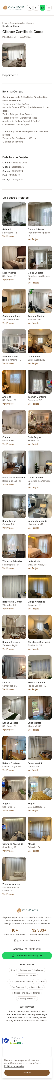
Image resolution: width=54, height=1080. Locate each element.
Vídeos (41, 981)
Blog (13, 970)
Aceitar (27, 1072)
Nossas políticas (25, 998)
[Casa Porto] (13, 7)
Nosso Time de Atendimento (27, 993)
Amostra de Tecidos (27, 976)
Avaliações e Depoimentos (21, 981)
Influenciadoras (36, 987)
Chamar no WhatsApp (27, 955)
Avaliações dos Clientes (22, 23)
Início (5, 23)
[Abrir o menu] (49, 8)
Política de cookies (14, 1066)
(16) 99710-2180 (33, 949)
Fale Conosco (18, 987)
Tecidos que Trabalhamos (31, 970)
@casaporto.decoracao (28, 940)
